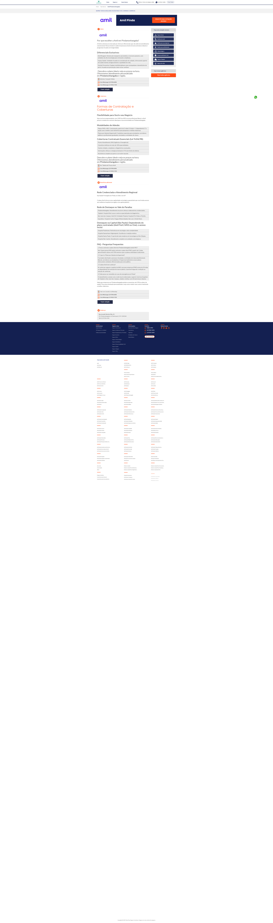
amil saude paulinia (154, 432)
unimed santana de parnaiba (129, 895)
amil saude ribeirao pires (129, 439)
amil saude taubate (154, 449)
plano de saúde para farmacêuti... (130, 579)
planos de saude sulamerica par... (157, 703)
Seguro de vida (161, 63)
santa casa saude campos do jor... (130, 731)
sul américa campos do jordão (157, 773)
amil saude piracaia (100, 439)
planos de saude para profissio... (103, 684)
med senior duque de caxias (129, 479)
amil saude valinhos (155, 451)
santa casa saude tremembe (129, 766)
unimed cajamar (154, 839)
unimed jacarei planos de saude (130, 867)
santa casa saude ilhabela (156, 727)
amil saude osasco (154, 430)
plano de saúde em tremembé (130, 553)
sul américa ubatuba (101, 829)
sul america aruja (154, 768)
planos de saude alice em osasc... (130, 609)
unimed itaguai (154, 857)
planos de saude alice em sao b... (103, 615)
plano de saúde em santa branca (130, 535)
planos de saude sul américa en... (130, 689)
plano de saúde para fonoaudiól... (157, 577)
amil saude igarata (127, 419)
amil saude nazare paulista (156, 428)
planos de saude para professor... (103, 682)
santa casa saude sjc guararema (157, 755)
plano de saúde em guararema (157, 505)
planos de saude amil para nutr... (130, 628)
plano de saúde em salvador (129, 531)
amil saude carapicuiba (101, 409)
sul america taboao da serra (129, 824)
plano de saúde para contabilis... (157, 563)
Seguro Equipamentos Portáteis (119, 332)
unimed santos (127, 897)
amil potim (153, 391)
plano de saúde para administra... (130, 561)
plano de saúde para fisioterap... (130, 581)
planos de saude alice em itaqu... (130, 605)
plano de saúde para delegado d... (103, 570)
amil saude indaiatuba (128, 421)
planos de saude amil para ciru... (157, 615)
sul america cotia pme (101, 785)
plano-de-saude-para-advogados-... (104, 591)
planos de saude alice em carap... (157, 598)
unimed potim (154, 885)
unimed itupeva (100, 869)
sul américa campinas (128, 777)
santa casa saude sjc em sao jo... (130, 757)
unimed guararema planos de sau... (158, 852)
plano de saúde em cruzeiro (129, 507)
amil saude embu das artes (129, 411)
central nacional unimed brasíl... (103, 479)
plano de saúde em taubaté (129, 551)
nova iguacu (126, 488)
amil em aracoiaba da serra (156, 376)
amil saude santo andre (155, 441)
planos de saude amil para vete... (103, 633)
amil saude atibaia (127, 404)
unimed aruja (153, 829)
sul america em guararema (156, 783)
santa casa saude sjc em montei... (130, 745)
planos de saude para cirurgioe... (157, 665)
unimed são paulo (100, 908)
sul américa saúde (100, 820)
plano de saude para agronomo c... (130, 563)
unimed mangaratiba (101, 876)
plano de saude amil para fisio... (157, 488)
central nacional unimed (102, 477)
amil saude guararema (155, 413)
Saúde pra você (161, 39)
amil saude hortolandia (101, 423)
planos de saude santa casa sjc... (130, 684)
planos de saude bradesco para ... (103, 637)
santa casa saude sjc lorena (156, 759)
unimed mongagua (127, 876)
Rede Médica (131, 337)
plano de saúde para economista (103, 572)
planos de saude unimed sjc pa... (103, 710)
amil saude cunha (100, 413)
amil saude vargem (100, 456)
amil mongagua (127, 391)
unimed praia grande (155, 887)
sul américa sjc (127, 822)
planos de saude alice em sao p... (103, 619)
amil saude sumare (127, 451)
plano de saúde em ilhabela (129, 514)
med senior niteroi (154, 477)
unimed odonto (154, 880)
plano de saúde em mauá (156, 516)
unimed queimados (155, 889)
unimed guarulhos (100, 861)
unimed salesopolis (101, 895)
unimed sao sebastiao (128, 904)
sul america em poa (101, 792)
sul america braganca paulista (129, 773)
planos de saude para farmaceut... (130, 673)
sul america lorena (127, 805)
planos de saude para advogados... (130, 661)
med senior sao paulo (128, 486)
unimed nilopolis (154, 876)
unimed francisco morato (129, 852)
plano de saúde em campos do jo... (103, 505)
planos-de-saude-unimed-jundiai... (158, 721)
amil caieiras (153, 365)
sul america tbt (154, 822)
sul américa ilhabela (101, 803)
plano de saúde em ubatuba (156, 551)
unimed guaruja (100, 859)
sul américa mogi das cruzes (156, 803)
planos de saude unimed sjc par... (103, 712)
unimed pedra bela (100, 889)
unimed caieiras (127, 843)
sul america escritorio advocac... (130, 796)
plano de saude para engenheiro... (130, 568)
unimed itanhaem (154, 859)
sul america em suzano (128, 792)
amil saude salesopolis (155, 439)
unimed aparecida (127, 833)
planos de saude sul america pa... (130, 691)
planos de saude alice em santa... (157, 607)
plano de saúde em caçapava (156, 495)
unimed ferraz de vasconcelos (130, 850)
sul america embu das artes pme (130, 794)
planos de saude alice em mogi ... (130, 607)
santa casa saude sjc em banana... (130, 740)
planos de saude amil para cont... (157, 617)
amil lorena (99, 391)
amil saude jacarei (100, 428)
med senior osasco (155, 479)
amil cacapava (154, 363)
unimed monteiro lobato (129, 878)
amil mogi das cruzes (101, 395)
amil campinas (127, 372)
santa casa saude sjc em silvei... (130, 759)
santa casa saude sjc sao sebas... (103, 768)
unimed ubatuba (154, 908)
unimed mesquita (100, 878)
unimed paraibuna (100, 887)
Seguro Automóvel (116, 327)
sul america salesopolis (128, 811)
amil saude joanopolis (101, 432)
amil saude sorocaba (128, 449)
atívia (98, 469)
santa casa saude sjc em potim (157, 747)
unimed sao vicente (128, 906)
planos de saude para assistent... (157, 661)
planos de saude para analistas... (130, 663)
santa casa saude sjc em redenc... (103, 755)
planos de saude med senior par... (130, 652)
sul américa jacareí (127, 801)
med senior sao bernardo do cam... (104, 488)
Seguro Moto (115, 337)
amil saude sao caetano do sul (103, 449)
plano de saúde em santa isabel (157, 531)
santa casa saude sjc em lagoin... (103, 747)
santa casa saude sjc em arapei (130, 736)
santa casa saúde (127, 729)
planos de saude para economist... (103, 673)
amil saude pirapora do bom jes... (103, 441)
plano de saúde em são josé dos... (157, 540)
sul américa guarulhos (155, 796)
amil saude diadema (128, 409)
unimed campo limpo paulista (157, 841)
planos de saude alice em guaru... (103, 607)
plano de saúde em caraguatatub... (130, 503)
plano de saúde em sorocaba (102, 553)
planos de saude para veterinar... (130, 682)
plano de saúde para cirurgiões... (157, 561)
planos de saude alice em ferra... (103, 605)
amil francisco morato (101, 381)
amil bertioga (126, 363)
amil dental (153, 374)
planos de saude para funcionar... (157, 673)
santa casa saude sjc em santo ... (130, 755)
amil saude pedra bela (101, 437)
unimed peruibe (127, 887)
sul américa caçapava (128, 775)
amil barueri (99, 367)
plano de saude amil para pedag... (103, 495)
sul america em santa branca (102, 794)
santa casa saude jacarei (155, 729)
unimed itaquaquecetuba (156, 861)
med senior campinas (128, 477)
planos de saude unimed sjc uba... (157, 719)
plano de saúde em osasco (129, 523)
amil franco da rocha (101, 383)
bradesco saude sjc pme (155, 469)
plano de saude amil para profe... (103, 497)
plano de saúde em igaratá (129, 512)
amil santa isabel (100, 400)
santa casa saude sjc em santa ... (103, 759)
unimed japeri (127, 869)
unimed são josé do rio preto (156, 897)
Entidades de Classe (132, 334)
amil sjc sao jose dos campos (129, 458)
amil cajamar (153, 367)
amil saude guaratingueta (102, 419)
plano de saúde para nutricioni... (103, 587)
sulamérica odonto (100, 831)
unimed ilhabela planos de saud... (130, 861)
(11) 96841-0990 (150, 2)
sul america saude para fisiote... (103, 824)
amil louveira (99, 393)
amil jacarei (153, 381)
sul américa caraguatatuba (156, 777)
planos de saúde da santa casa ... (157, 645)
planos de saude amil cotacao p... (130, 617)
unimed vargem (127, 831)
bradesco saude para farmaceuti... (157, 465)
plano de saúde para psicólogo (103, 589)
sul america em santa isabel (102, 796)
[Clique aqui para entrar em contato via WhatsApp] (255, 97)
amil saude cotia (100, 411)
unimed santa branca (101, 897)
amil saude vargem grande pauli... (103, 458)
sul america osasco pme (156, 805)
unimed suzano (154, 906)
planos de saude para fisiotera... (130, 675)
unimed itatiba (100, 867)
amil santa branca (154, 395)
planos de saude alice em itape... (103, 609)
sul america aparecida (155, 766)
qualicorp (126, 727)
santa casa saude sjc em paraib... (130, 749)
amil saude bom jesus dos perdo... (157, 402)
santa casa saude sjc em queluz (157, 749)
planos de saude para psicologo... (130, 680)
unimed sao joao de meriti (156, 895)
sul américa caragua (155, 775)
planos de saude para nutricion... (103, 680)
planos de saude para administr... (103, 665)
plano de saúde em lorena (156, 512)
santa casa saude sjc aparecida (157, 731)
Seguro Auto (160, 35)
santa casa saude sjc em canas (157, 738)
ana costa (99, 465)
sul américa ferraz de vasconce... (157, 792)
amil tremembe (154, 456)
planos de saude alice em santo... (157, 609)
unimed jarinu (127, 871)
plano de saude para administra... (130, 559)
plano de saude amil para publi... (130, 493)
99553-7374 (141, 2)
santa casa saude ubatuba (129, 768)
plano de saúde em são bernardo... (130, 542)
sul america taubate (155, 820)
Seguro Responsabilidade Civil (118, 344)
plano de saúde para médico (156, 581)
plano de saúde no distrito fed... (103, 561)
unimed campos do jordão (156, 843)
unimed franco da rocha (156, 848)
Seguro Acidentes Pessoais (118, 330)
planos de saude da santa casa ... (130, 645)
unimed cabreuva (127, 841)
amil (98, 363)
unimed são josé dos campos (157, 899)
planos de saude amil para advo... (130, 619)
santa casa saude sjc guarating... (157, 757)
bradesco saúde (127, 465)
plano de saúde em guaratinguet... (103, 512)
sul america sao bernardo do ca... (130, 815)
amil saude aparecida (128, 402)
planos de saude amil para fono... (103, 628)
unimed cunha (127, 848)
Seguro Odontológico (117, 339)
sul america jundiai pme (128, 803)
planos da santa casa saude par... (130, 587)
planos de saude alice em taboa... (130, 615)
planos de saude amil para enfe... (103, 624)
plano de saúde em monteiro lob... (103, 525)
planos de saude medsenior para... (103, 663)
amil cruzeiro (126, 376)
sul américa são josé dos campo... (157, 811)
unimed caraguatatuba (101, 848)
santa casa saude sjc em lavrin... (103, 749)
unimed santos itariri (128, 899)
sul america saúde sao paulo (129, 820)
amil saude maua (127, 432)
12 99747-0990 (161, 2)
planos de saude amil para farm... (103, 626)
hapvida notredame (128, 475)
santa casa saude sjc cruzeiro (102, 740)
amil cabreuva (127, 367)
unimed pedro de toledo (129, 885)
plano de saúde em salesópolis (103, 533)
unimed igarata (127, 857)
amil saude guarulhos (101, 421)
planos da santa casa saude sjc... (103, 600)
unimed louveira (154, 871)
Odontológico (160, 51)
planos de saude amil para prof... (157, 624)
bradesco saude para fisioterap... (157, 467)
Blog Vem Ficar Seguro (133, 327)
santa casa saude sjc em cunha (157, 740)
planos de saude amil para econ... (157, 619)
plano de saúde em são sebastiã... (157, 544)
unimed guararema (155, 850)
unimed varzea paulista (101, 913)
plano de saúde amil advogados (157, 484)
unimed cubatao (100, 852)
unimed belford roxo (101, 839)
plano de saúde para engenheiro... (130, 577)
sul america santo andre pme (129, 813)
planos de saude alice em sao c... (103, 617)
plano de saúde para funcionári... (157, 579)
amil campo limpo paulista (129, 374)
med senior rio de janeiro (102, 484)
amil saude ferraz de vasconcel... (157, 411)
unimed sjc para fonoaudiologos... (157, 904)
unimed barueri (154, 833)
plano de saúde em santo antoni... (103, 542)
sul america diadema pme (129, 783)
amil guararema (100, 385)
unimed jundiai (154, 869)
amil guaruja (126, 381)
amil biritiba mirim (127, 365)
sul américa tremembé (155, 824)
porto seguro (99, 727)
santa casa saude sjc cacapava (102, 736)
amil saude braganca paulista (156, 404)
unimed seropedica (128, 908)
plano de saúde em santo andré (157, 535)
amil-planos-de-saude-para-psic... (157, 460)
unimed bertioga (100, 841)
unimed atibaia (154, 831)
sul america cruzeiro (101, 787)
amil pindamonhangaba (128, 395)
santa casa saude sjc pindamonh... (103, 764)
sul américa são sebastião (156, 815)
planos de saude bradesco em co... (103, 635)
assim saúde (99, 467)
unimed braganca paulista (129, 839)
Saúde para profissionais (163, 47)
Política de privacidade (101, 332)
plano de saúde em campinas (102, 503)
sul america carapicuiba (101, 783)
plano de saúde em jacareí (129, 516)
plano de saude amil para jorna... (103, 493)
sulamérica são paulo (101, 833)
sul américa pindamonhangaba (103, 813)
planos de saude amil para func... (130, 624)
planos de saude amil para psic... (157, 628)
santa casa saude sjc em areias (130, 738)
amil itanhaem (127, 383)
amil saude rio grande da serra (157, 437)
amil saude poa (127, 437)
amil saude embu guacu (128, 413)
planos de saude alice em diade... (157, 600)
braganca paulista (100, 475)
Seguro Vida (115, 351)
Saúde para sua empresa (163, 43)
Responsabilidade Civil (162, 55)
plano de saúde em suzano (129, 549)
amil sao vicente (127, 400)
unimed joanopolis (154, 867)
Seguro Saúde (115, 346)
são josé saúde (154, 764)
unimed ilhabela (127, 859)
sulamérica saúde (127, 829)
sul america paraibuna (101, 811)
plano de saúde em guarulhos (102, 516)
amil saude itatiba (154, 423)
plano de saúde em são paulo (156, 542)
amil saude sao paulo (128, 447)
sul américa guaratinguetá (156, 794)
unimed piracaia (127, 889)
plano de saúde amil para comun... (157, 486)
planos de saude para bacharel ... (157, 663)
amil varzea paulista (155, 458)
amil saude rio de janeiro (129, 441)
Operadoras (103, 6)
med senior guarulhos (155, 475)
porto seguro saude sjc (101, 729)
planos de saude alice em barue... (157, 596)
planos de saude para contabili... (103, 671)
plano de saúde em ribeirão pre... (103, 531)
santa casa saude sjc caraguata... (103, 738)
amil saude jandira (100, 430)
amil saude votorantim (128, 456)
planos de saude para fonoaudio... (157, 671)
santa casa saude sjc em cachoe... (157, 736)
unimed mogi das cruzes (102, 880)
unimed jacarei (100, 871)
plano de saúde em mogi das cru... (103, 521)
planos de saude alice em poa (156, 605)
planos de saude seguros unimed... (103, 693)
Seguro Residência (116, 341)
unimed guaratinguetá (101, 857)
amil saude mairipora (128, 430)
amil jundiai (153, 385)
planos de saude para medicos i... (157, 675)
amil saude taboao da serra (156, 447)
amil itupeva (126, 385)
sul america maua (154, 801)
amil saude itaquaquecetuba (156, 421)
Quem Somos (124, 2)
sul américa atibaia (100, 773)
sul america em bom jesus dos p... (130, 785)
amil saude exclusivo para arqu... (157, 409)
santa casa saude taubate (129, 764)
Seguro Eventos (115, 334)
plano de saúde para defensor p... (103, 568)
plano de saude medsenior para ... (103, 559)
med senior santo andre (101, 486)
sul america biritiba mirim (102, 777)
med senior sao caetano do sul (130, 484)
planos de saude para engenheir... (130, 671)
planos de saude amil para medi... (130, 626)
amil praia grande (154, 393)
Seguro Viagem (161, 59)
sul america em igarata (155, 785)
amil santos (99, 404)
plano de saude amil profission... (130, 497)
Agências (130, 332)
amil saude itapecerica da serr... (130, 423)
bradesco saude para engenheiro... (130, 469)
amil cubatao (153, 372)
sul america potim (100, 815)
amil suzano (126, 460)
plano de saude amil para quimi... (130, 495)
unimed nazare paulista (128, 880)
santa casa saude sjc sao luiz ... (103, 766)
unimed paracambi (100, 885)
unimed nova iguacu (155, 878)
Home (107, 2)
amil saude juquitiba (128, 428)
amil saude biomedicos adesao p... (157, 400)
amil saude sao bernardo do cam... (103, 447)
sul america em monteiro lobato (157, 787)
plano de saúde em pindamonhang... (158, 525)
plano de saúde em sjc (101, 551)
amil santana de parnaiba (102, 402)
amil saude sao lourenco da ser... (103, 451)
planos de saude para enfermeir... (103, 675)
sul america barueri (101, 775)
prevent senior (100, 731)
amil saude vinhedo (101, 460)
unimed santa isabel (101, 899)
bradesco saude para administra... (130, 467)
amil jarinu (153, 383)
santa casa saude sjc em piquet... (157, 745)
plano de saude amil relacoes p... (157, 493)
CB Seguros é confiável (101, 330)
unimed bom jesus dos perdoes (103, 843)
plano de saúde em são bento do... (103, 544)
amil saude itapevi (154, 419)
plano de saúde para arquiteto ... (157, 559)
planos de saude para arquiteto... (130, 665)
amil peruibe (126, 393)
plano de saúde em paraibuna (156, 521)
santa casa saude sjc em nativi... (130, 747)
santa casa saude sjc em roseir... (103, 757)
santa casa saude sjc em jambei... (103, 745)
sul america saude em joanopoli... (103, 822)
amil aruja (99, 365)
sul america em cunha (128, 787)
